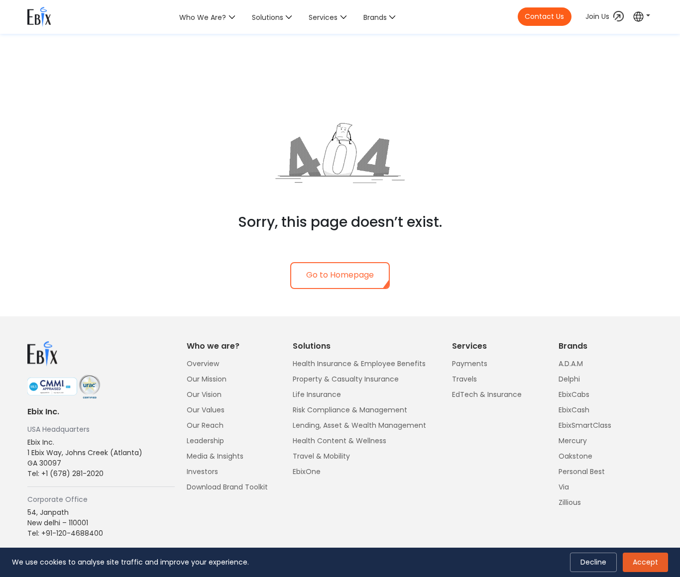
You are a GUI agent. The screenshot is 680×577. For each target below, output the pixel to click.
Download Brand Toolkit (227, 487)
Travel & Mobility (321, 456)
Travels (464, 379)
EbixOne (307, 472)
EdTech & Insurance (487, 394)
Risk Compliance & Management (350, 410)
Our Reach (205, 425)
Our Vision (204, 394)
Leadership (205, 441)
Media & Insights (215, 456)
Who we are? (202, 17)
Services (323, 17)
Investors (202, 472)
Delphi (569, 379)
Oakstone (575, 456)
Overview (203, 364)
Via (564, 487)
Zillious (570, 502)
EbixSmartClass (585, 425)
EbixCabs (574, 394)
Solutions (267, 17)
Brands (375, 17)
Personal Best (582, 472)
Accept (645, 562)
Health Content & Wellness (339, 441)
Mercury (573, 441)
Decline (593, 562)
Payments (469, 364)
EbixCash (574, 410)
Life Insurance (317, 394)
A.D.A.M (571, 364)
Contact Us (544, 16)
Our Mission (207, 379)
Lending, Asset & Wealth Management (359, 425)
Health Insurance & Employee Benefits (359, 364)
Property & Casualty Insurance (346, 379)
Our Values (206, 410)
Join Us (597, 16)
